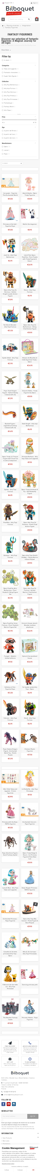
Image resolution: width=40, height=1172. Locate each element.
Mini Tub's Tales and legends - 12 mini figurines (10, 791)
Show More (6, 50)
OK (33, 1116)
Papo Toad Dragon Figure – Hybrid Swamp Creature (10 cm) (10, 392)
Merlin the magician (30, 224)
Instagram (14, 1104)
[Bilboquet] (20, 10)
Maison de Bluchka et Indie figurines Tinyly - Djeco (29, 360)
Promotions (6, 1143)
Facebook (3, 1104)
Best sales (6, 1141)
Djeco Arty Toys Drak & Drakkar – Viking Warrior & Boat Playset (30, 557)
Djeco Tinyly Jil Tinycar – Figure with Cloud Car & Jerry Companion (10, 458)
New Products (7, 1138)
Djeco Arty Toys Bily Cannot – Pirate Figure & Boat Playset (30, 921)
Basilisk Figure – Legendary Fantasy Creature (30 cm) (10, 425)
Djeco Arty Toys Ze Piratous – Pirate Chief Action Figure (29, 524)
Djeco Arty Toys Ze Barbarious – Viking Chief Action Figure (29, 327)
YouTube (9, 1104)
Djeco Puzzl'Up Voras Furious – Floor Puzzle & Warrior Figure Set (10, 625)
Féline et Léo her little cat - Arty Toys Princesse (10, 986)
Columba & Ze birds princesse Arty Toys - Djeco (10, 953)
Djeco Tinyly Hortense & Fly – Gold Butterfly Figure (30, 491)
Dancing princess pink (29, 984)
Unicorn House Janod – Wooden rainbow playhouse (30, 625)
